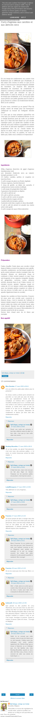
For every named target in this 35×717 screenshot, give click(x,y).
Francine (8, 516)
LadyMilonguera (11, 487)
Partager (5, 376)
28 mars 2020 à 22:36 (20, 603)
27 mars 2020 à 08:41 (22, 386)
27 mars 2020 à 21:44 (19, 516)
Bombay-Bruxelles (12, 446)
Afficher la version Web (17, 698)
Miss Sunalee (10, 386)
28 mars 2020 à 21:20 (19, 568)
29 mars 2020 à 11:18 (18, 633)
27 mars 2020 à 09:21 (25, 446)
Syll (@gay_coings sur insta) (20, 424)
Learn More (14, 17)
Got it (23, 17)
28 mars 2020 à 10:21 (18, 540)
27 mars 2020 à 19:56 (18, 467)
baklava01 (9, 603)
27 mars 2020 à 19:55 (18, 426)
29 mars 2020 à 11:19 (18, 583)
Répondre (9, 417)
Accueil (17, 694)
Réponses (11, 421)
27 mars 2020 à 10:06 (24, 487)
